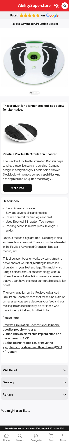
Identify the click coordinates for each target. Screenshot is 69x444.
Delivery (8, 382)
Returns (8, 394)
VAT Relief (10, 370)
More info (17, 188)
